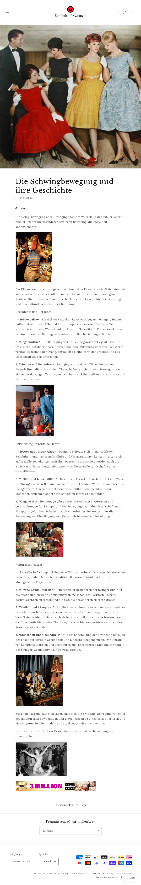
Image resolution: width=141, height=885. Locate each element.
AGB (119, 873)
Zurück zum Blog (73, 805)
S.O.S (45, 873)
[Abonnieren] (97, 831)
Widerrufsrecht (79, 873)
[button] (7, 12)
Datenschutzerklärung (102, 873)
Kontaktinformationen (107, 877)
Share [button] (22, 208)
